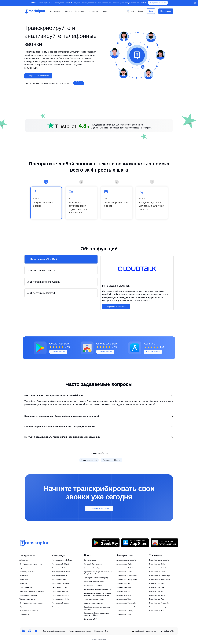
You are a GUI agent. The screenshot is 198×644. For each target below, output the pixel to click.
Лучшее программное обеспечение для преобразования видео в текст (97, 594)
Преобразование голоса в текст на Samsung (97, 608)
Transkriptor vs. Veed (156, 611)
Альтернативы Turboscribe (126, 607)
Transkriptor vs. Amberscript (159, 560)
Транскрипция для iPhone (94, 599)
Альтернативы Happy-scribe (127, 579)
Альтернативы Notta (124, 583)
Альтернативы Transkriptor (126, 603)
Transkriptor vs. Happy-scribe (159, 579)
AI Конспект (23, 560)
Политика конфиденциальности (54, 631)
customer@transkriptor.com (146, 631)
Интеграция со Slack (59, 576)
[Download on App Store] (135, 542)
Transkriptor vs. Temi (156, 599)
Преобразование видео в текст (31, 564)
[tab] (61, 259)
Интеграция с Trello (59, 607)
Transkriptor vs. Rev (156, 591)
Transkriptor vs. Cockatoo (158, 568)
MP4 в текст (23, 579)
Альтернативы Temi (124, 599)
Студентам (23, 607)
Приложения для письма (93, 603)
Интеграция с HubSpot (60, 564)
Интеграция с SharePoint (61, 583)
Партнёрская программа (28, 611)
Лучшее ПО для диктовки (93, 564)
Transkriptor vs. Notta (157, 583)
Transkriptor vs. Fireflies (157, 572)
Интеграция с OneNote (60, 595)
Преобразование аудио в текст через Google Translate (98, 573)
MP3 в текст (23, 576)
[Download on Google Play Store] (106, 542)
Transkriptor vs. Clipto (157, 564)
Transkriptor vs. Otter (156, 587)
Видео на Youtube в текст (28, 568)
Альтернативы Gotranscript (126, 576)
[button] (131, 11)
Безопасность (24, 615)
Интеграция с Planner (60, 591)
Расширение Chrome (112, 460)
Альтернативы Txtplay (125, 611)
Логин (140, 11)
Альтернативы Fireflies (125, 572)
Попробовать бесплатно (38, 76)
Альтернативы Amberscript (126, 560)
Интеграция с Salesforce (61, 572)
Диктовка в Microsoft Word (94, 582)
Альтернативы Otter (124, 587)
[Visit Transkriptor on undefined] (23, 631)
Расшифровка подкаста (28, 595)
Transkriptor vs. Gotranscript (159, 576)
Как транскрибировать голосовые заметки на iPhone (96, 614)
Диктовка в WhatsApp (92, 568)
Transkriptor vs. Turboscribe (159, 603)
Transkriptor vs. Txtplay (157, 607)
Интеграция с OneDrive (60, 599)
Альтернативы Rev (123, 591)
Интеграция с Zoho (59, 579)
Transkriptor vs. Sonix (157, 595)
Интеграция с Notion (59, 568)
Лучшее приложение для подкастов (97, 589)
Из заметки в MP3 (91, 619)
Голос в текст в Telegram (93, 585)
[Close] (195, 3)
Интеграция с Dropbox (60, 603)
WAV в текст (23, 583)
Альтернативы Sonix (124, 595)
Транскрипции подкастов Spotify (96, 578)
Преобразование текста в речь (31, 603)
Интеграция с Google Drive (62, 560)
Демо (151, 11)
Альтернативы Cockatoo (125, 568)
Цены (105, 11)
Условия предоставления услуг (80, 631)
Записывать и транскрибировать (31, 591)
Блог (107, 631)
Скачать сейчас (58, 352)
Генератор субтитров (27, 572)
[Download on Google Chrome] (164, 542)
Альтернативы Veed (124, 615)
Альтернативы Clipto (124, 564)
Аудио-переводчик (89, 460)
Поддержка (98, 631)
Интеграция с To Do (59, 587)
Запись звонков (90, 560)
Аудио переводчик (26, 587)
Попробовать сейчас (158, 3)
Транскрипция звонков (27, 599)
